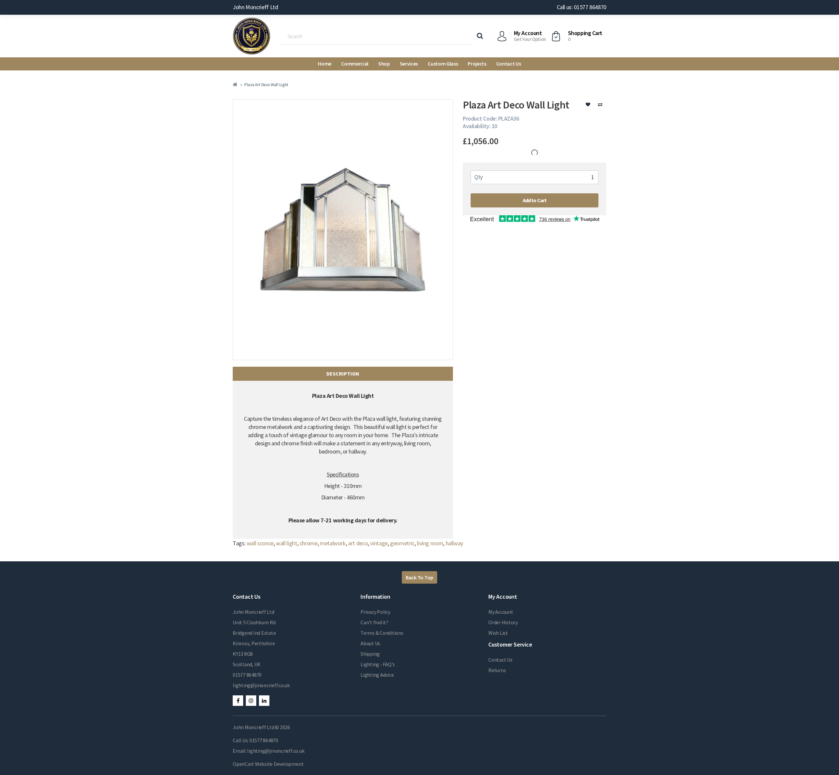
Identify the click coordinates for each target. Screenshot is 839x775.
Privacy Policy (375, 612)
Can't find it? (374, 622)
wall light (286, 543)
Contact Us (508, 63)
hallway (454, 543)
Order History (503, 622)
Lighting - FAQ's (378, 664)
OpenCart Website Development (268, 764)
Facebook (238, 700)
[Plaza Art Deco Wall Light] (343, 229)
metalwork (333, 543)
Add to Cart (535, 200)
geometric (402, 543)
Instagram (251, 700)
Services (409, 63)
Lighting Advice (377, 674)
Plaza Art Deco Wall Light (266, 84)
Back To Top (419, 577)
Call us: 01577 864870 (581, 7)
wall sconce (260, 543)
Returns (497, 670)
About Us (370, 643)
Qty (478, 177)
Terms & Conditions (382, 633)
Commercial (354, 63)
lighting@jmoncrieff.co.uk (261, 685)
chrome (309, 543)
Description (342, 373)
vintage (378, 543)
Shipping (370, 653)
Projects (477, 63)
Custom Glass (443, 63)
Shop (384, 63)
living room (430, 543)
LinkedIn (264, 700)
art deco (358, 543)
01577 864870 (247, 674)
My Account (500, 612)
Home (324, 63)
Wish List (498, 633)
